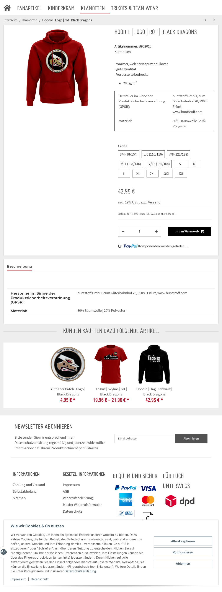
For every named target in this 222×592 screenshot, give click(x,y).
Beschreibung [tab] (19, 266)
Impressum (71, 484)
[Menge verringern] (123, 231)
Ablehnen (183, 563)
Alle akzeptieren (183, 541)
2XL (152, 173)
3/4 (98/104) (128, 154)
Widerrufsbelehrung (78, 497)
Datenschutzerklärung (31, 442)
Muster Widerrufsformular (82, 504)
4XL (181, 173)
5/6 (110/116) (153, 154)
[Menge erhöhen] (156, 231)
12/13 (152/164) (158, 163)
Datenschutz (72, 511)
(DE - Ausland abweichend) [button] (160, 213)
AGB (66, 491)
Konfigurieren (183, 552)
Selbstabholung (25, 491)
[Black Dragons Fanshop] (9, 6)
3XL (167, 173)
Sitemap (19, 497)
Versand (154, 202)
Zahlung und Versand (29, 484)
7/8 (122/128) (178, 154)
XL (138, 173)
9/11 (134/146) (130, 163)
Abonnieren (191, 438)
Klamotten (122, 51)
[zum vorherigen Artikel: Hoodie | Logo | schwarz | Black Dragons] (205, 20)
